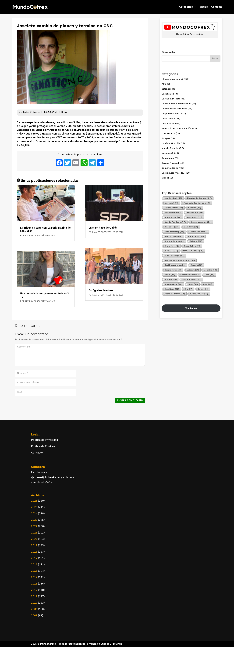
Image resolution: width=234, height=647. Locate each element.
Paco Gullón (192, 246)
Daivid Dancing (174, 231)
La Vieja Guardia (171, 143)
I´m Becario (168, 133)
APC (164, 84)
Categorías (186, 6)
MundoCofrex (174, 208)
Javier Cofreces (31, 112)
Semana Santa (170, 168)
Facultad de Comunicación (176, 128)
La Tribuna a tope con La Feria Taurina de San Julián (45, 229)
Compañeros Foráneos (174, 108)
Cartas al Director (171, 98)
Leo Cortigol (173, 198)
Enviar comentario (130, 400)
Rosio (170, 275)
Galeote (196, 241)
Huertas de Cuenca (199, 198)
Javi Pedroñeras (175, 265)
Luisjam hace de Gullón (103, 228)
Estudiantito (173, 212)
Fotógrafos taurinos (101, 290)
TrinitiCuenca (198, 231)
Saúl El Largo (173, 236)
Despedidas (168, 123)
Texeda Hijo (195, 212)
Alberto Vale (173, 217)
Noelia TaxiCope (175, 222)
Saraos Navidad (170, 163)
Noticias (62, 112)
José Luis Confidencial (196, 203)
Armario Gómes (174, 241)
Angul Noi (172, 246)
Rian (209, 275)
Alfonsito (171, 227)
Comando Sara (190, 275)
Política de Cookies (43, 446)
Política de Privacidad (44, 440)
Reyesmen (194, 217)
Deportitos (168, 118)
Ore (188, 289)
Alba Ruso (172, 289)
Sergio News (173, 270)
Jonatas (210, 270)
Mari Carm (191, 227)
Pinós (193, 284)
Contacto (216, 6)
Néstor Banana (191, 279)
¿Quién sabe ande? (172, 79)
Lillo (207, 284)
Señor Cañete (199, 294)
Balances (166, 89)
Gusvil (203, 289)
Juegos (166, 138)
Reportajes (168, 158)
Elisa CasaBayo (174, 255)
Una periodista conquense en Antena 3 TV (44, 295)
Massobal (171, 203)
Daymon (194, 208)
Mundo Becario (170, 148)
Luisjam (193, 270)
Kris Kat (171, 279)
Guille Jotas (196, 236)
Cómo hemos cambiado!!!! (176, 103)
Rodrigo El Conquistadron (180, 260)
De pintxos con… (171, 113)
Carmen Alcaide (201, 222)
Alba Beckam (173, 284)
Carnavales (168, 93)
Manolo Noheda (193, 251)
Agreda (196, 265)
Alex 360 (171, 251)
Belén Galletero (175, 294)
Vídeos (203, 6)
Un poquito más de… (173, 173)
